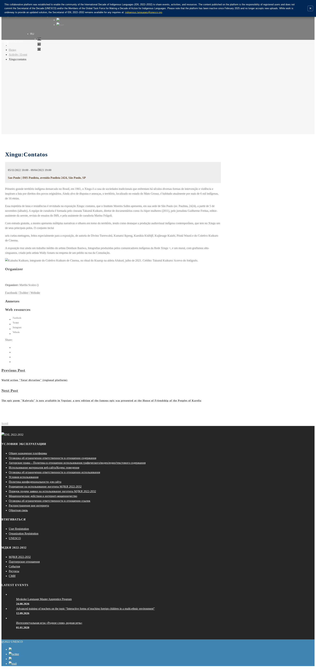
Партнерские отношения (24, 561)
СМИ (12, 575)
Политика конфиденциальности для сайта (35, 481)
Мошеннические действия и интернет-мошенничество (43, 496)
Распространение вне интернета (29, 505)
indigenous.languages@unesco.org (143, 12)
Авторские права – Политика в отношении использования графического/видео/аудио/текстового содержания (77, 462)
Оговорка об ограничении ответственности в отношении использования (54, 472)
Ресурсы (14, 571)
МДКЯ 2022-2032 (20, 556)
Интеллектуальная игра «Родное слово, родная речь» (49, 622)
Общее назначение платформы (28, 453)
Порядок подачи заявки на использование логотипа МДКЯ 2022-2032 (52, 491)
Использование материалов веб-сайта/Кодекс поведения (44, 467)
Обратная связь (18, 510)
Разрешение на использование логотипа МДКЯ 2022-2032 (45, 486)
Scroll (4, 423)
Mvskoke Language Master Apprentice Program (44, 599)
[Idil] (6, 334)
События (14, 566)
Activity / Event (18, 54)
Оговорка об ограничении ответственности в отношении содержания (52, 458)
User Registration (19, 528)
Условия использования (23, 477)
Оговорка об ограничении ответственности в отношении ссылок (49, 500)
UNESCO (15, 538)
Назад (12, 49)
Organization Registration (23, 533)
